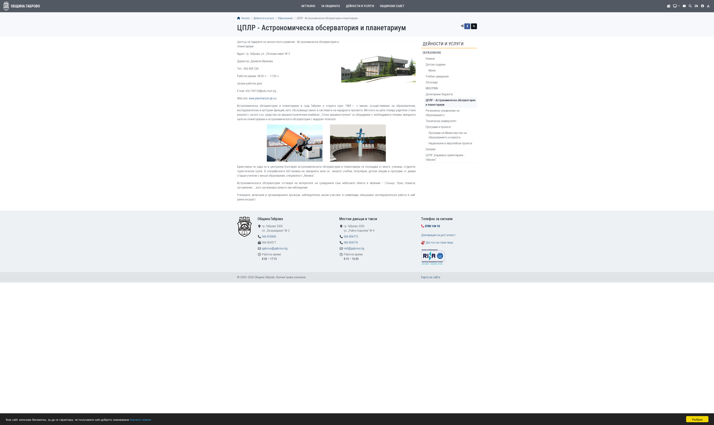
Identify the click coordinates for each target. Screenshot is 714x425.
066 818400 (269, 236)
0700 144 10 (432, 226)
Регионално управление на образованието (442, 113)
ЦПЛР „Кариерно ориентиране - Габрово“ (445, 157)
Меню (432, 70)
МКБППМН (432, 88)
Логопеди (432, 82)
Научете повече (140, 419)
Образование (285, 18)
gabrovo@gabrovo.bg (274, 248)
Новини (430, 58)
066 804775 (351, 236)
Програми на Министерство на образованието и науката (448, 135)
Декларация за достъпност (438, 235)
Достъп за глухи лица (439, 242)
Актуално (308, 6)
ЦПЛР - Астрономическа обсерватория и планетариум (450, 102)
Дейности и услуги (360, 6)
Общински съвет (392, 6)
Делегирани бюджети (439, 94)
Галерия (430, 149)
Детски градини (435, 64)
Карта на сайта (430, 277)
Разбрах (697, 419)
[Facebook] (467, 26)
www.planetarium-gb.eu (262, 98)
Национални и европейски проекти (450, 143)
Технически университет (441, 121)
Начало (245, 18)
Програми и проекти (438, 127)
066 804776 (351, 242)
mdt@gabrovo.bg (354, 248)
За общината (330, 6)
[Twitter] (474, 26)
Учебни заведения (437, 76)
